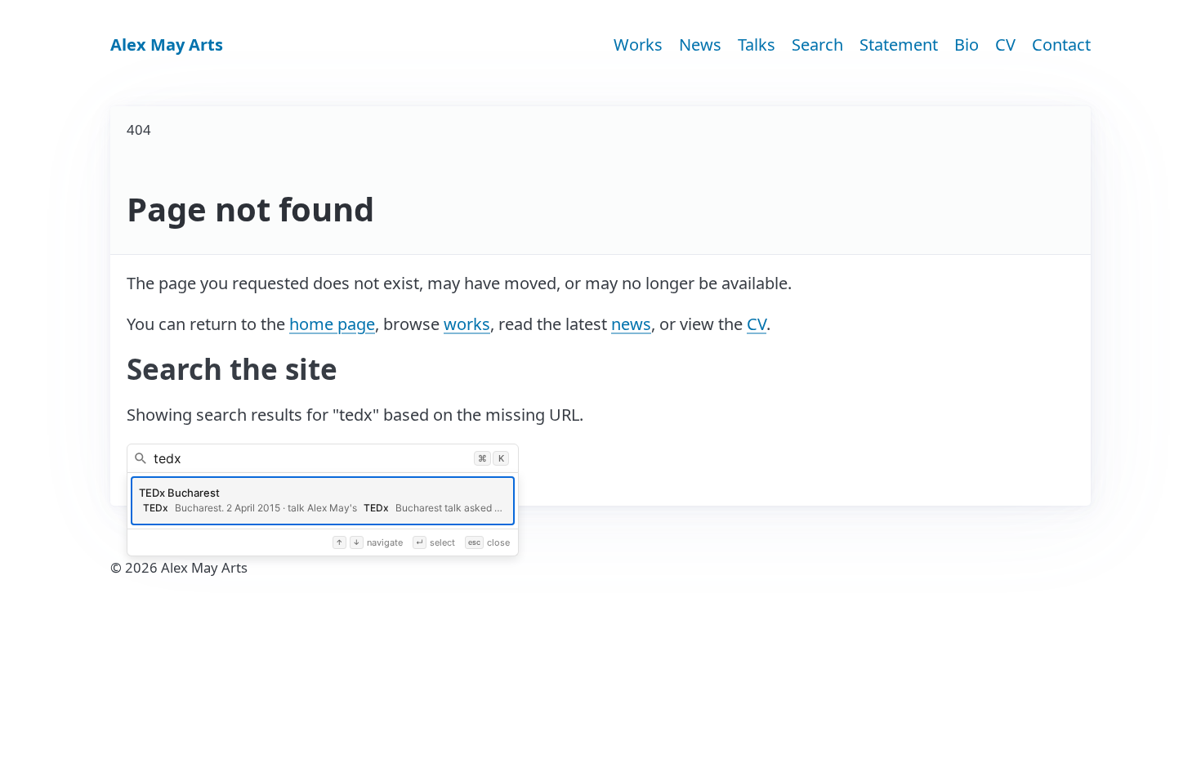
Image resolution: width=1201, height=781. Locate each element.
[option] (323, 500)
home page (332, 324)
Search (817, 44)
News (700, 44)
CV (1005, 44)
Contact (1061, 44)
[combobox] (323, 458)
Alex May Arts (166, 44)
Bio (966, 44)
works (467, 324)
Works (638, 44)
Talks (756, 44)
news (631, 324)
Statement (898, 44)
